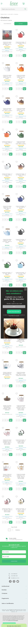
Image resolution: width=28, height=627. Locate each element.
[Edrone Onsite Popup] (14, 313)
